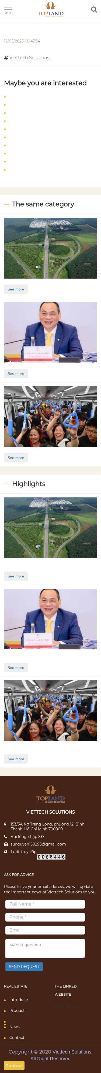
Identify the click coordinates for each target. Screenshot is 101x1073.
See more (16, 289)
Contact (17, 1037)
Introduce (18, 999)
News (14, 1026)
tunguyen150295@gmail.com (38, 844)
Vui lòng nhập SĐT (28, 836)
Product (17, 1010)
